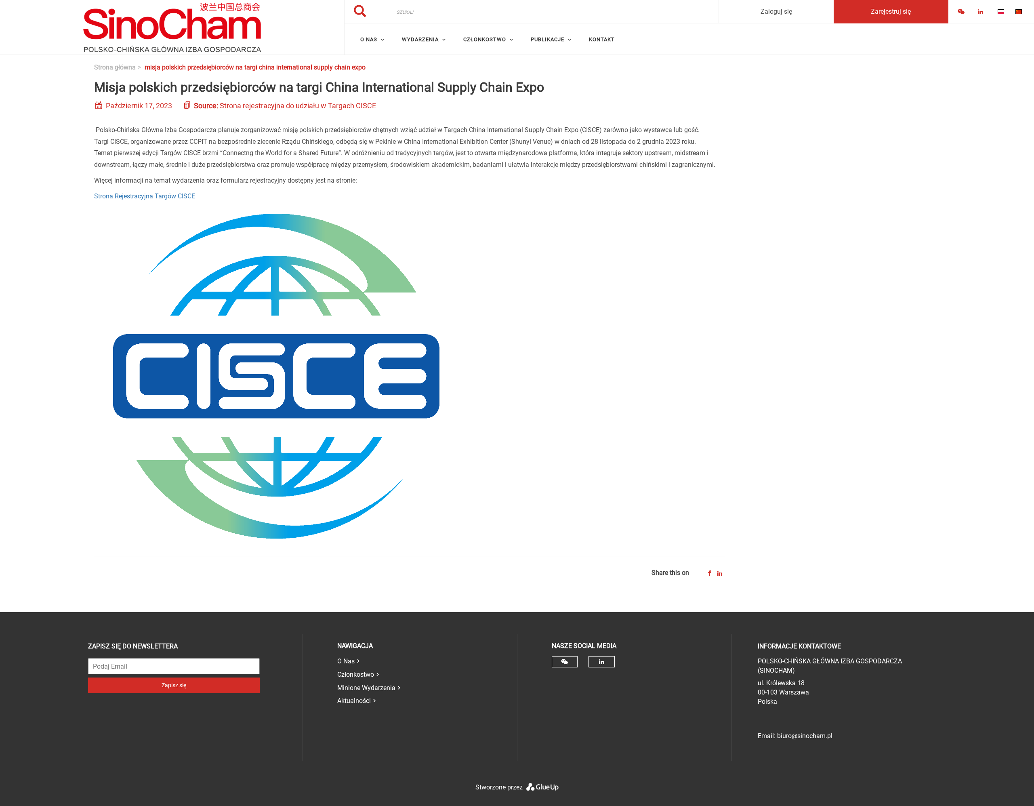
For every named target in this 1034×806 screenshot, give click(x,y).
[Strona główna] (172, 27)
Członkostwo (355, 674)
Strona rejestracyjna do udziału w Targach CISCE (298, 105)
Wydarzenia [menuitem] (420, 39)
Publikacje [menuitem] (547, 39)
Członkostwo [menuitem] (484, 39)
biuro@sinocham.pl (804, 736)
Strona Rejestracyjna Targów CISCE (144, 196)
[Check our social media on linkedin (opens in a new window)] (602, 662)
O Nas (346, 661)
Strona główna (115, 67)
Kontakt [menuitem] (602, 39)
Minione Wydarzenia (366, 688)
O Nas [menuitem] (368, 39)
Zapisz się (174, 685)
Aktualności (354, 701)
